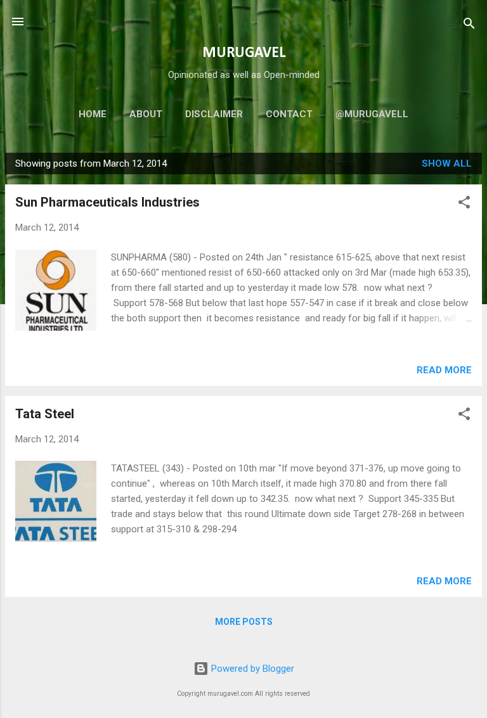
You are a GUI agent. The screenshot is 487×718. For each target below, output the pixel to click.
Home (93, 114)
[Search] (469, 25)
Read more (444, 370)
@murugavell (371, 114)
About (145, 114)
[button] (464, 204)
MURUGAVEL (243, 53)
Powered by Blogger (251, 668)
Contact (289, 114)
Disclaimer (214, 114)
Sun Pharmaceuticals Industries (107, 202)
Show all (447, 163)
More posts (244, 622)
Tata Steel (44, 413)
